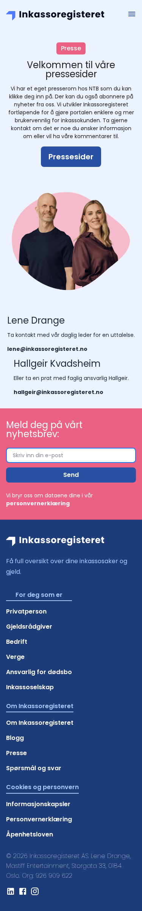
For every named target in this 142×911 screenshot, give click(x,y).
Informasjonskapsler (38, 804)
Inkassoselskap (30, 687)
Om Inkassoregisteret (39, 722)
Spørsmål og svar (33, 768)
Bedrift (16, 641)
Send (71, 474)
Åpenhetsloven (29, 834)
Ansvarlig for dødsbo (39, 672)
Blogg (15, 737)
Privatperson (26, 611)
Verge (15, 656)
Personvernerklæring (39, 819)
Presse (16, 753)
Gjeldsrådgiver (29, 626)
